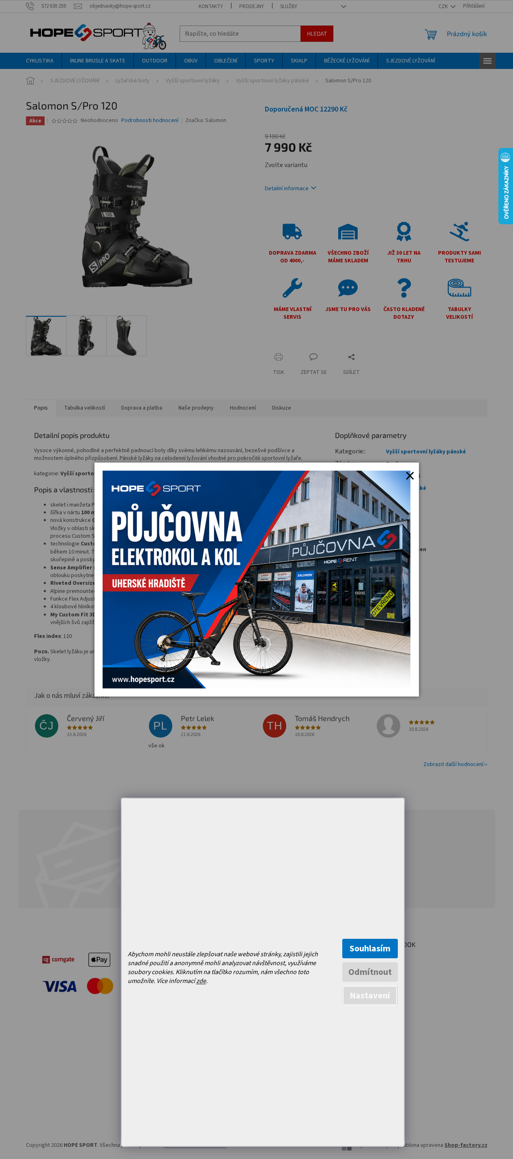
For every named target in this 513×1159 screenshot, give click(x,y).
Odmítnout (370, 972)
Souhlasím (370, 948)
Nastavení (370, 995)
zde (201, 981)
